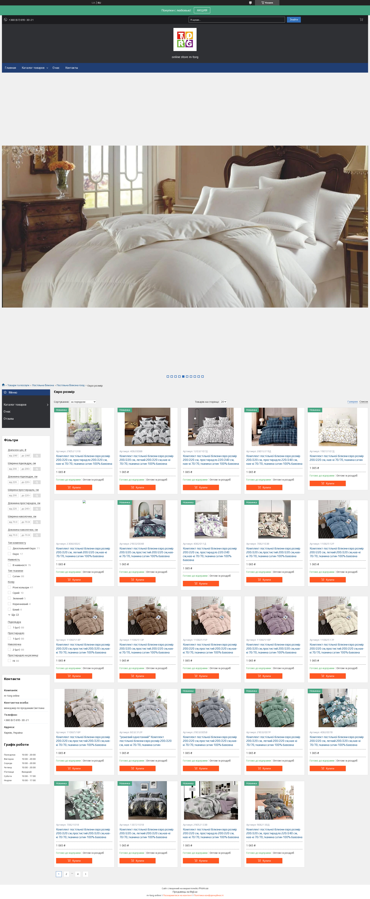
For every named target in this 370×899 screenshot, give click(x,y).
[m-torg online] (185, 39)
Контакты (71, 67)
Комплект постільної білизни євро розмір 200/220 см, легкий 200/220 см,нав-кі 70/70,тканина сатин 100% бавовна (146, 459)
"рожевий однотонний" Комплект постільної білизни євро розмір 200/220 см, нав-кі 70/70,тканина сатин (145, 740)
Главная (10, 67)
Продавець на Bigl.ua (185, 891)
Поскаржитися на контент (177, 895)
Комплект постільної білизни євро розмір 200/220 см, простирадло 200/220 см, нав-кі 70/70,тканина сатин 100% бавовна (84, 459)
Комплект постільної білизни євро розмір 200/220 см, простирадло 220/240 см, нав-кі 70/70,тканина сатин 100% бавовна (211, 459)
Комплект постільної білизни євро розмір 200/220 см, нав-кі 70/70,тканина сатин (337, 457)
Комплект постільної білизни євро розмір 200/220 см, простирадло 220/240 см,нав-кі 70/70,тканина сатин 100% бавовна (210, 554)
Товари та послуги (18, 385)
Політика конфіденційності (209, 895)
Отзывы (9, 418)
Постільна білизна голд (71, 385)
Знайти (294, 19)
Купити (76, 487)
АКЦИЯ (202, 10)
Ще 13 (15, 614)
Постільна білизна (43, 385)
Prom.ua (203, 888)
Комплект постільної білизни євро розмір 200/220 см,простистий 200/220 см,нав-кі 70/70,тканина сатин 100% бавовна (146, 552)
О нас (56, 67)
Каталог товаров (33, 67)
